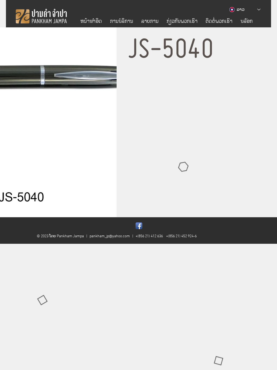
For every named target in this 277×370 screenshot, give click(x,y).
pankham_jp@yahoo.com (110, 236)
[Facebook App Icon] (139, 225)
